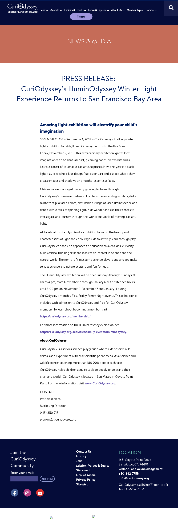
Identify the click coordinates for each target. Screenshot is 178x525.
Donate (149, 10)
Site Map (82, 484)
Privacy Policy (85, 479)
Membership (134, 10)
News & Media (86, 475)
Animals (54, 10)
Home (23, 6)
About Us (116, 10)
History (81, 456)
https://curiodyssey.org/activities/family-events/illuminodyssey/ (84, 332)
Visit (43, 10)
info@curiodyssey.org (134, 478)
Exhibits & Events (73, 10)
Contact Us (83, 451)
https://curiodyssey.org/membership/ (65, 316)
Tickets (81, 16)
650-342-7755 (129, 473)
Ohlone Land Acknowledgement (141, 469)
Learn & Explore (97, 10)
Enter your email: (22, 473)
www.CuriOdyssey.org (100, 383)
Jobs (79, 461)
